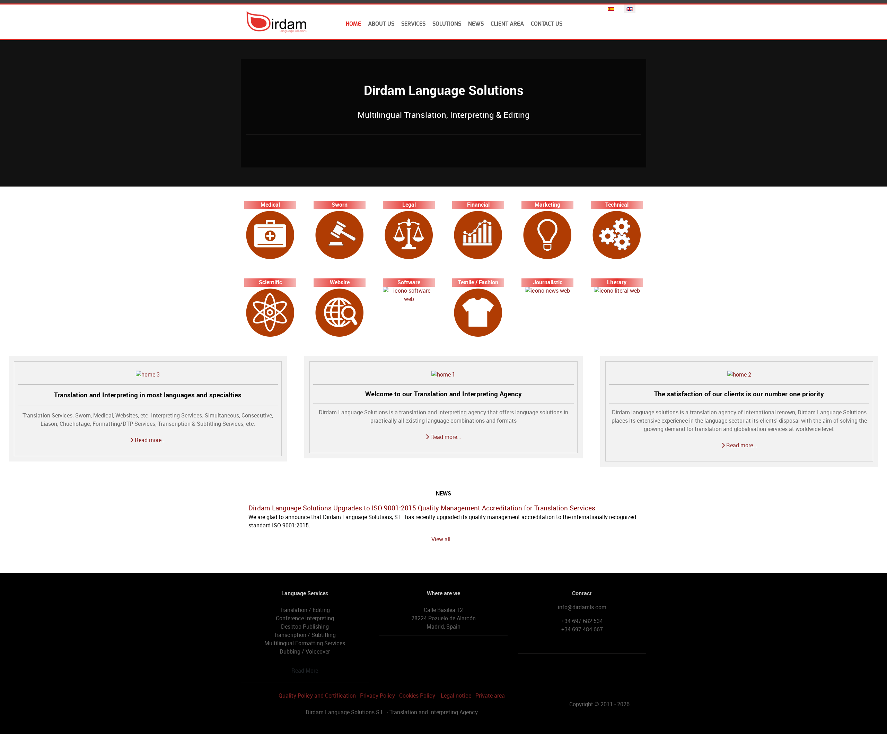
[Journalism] (547, 290)
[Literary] (617, 290)
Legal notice (456, 695)
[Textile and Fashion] (478, 312)
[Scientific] (270, 312)
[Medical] (270, 234)
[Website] (340, 312)
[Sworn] (340, 234)
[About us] (443, 374)
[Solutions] (739, 374)
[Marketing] (547, 234)
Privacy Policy (377, 695)
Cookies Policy (417, 695)
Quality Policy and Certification (317, 695)
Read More (304, 670)
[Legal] (409, 234)
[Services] (148, 374)
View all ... (443, 539)
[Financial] (478, 234)
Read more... (149, 440)
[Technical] (617, 234)
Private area (490, 695)
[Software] (409, 294)
